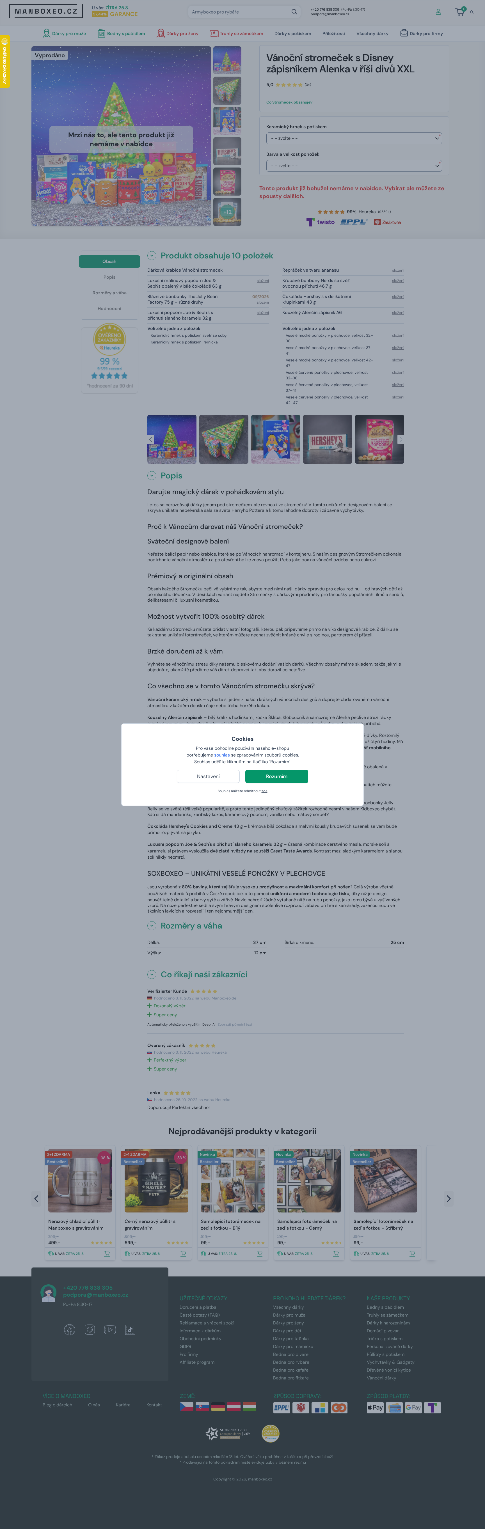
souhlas (222, 755)
